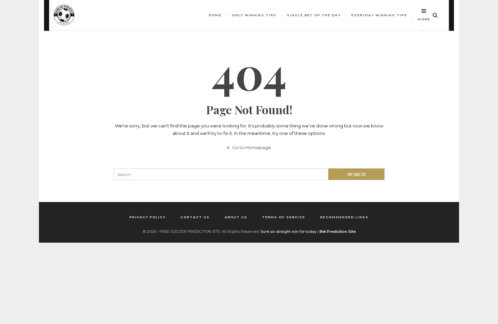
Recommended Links (344, 217)
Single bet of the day (314, 15)
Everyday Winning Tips (379, 15)
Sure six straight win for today (288, 231)
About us (236, 217)
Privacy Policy (147, 217)
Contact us (195, 217)
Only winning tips (254, 15)
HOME (215, 15)
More (424, 19)
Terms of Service (283, 217)
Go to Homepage (251, 147)
